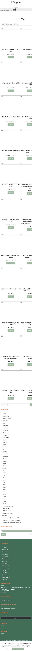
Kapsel (5, 451)
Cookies (12, 643)
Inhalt (3, 492)
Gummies (5, 458)
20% (4, 482)
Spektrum (4, 515)
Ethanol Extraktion (8, 513)
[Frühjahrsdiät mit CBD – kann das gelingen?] (5, 590)
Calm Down (5, 552)
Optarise (5, 430)
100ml (4, 503)
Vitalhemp (5, 425)
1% (4, 470)
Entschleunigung (6, 577)
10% (4, 477)
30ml (4, 499)
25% (4, 484)
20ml (4, 496)
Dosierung (4, 468)
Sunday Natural (7, 418)
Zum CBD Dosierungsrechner (8, 608)
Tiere (4, 466)
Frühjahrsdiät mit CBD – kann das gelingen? (20, 588)
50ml (4, 501)
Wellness (5, 456)
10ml (4, 494)
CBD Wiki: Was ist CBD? (6, 600)
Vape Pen (5, 461)
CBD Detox (5, 556)
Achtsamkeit (5, 549)
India (4, 444)
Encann (5, 442)
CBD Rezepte (5, 568)
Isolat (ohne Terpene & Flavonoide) (12, 522)
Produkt (4, 447)
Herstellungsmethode (7, 506)
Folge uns (16, 618)
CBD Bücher (5, 554)
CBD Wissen (5, 575)
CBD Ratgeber (5, 565)
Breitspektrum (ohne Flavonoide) (11, 520)
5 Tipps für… (5, 547)
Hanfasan (5, 428)
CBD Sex (4, 570)
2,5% (4, 473)
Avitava (5, 435)
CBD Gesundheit (6, 559)
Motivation (4, 579)
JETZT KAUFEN (19, 10)
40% (4, 489)
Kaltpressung (6, 508)
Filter (3, 534)
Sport (4, 463)
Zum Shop (11, 57)
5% (4, 475)
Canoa (5, 432)
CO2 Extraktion (7, 510)
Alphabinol (6, 440)
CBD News (4, 563)
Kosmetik (5, 454)
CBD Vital (5, 421)
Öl (3, 449)
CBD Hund (4, 561)
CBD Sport (4, 572)
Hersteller (4, 413)
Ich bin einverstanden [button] (18, 648)
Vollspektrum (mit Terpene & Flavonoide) (13, 518)
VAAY (4, 423)
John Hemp (6, 437)
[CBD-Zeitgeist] (16, 2)
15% (4, 480)
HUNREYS (6, 416)
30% (4, 487)
